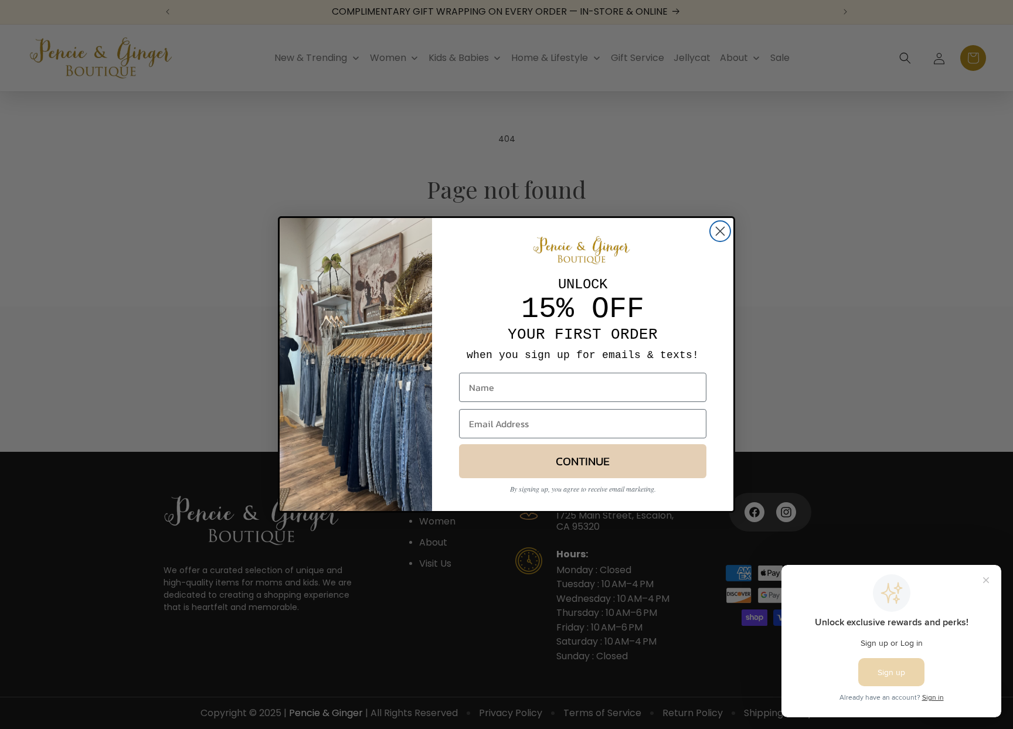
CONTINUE (583, 462)
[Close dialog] (720, 231)
